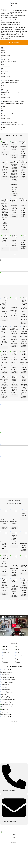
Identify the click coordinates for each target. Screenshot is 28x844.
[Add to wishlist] (6, 142)
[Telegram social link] (17, 1)
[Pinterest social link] (14, 1)
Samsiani (3, 830)
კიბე (24, 511)
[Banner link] (14, 417)
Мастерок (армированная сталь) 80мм (24, 587)
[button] (4, 527)
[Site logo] (14, 4)
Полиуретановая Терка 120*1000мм (4, 543)
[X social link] (12, 1)
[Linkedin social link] (16, 1)
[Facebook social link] (10, 1)
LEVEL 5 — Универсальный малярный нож (14, 567)
